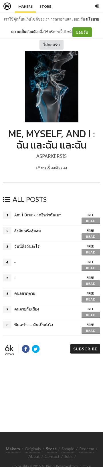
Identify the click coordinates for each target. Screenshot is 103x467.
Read (91, 221)
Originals (33, 448)
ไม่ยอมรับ (51, 44)
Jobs (68, 456)
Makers (25, 6)
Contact (52, 456)
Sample (68, 448)
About (34, 456)
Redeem (86, 448)
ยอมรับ (82, 32)
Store (45, 6)
